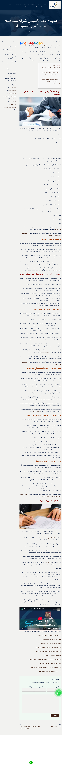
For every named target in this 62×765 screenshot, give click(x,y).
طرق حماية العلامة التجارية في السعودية (52, 655)
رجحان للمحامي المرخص (14, 737)
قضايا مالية (13, 105)
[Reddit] (25, 43)
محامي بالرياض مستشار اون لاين (9, 50)
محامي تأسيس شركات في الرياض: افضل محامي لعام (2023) (48, 647)
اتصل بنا (36, 6)
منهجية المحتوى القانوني (32, 746)
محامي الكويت (17, 754)
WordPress (49, 763)
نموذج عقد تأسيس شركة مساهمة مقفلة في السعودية (50, 46)
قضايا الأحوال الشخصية (11, 96)
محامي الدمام (17, 751)
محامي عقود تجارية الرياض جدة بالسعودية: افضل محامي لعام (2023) (46, 667)
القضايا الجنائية (12, 93)
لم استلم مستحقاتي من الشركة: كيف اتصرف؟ (51, 639)
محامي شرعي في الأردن (15, 743)
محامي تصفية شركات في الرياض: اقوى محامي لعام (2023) (48, 651)
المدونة (10, 4)
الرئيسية (45, 4)
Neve (60, 763)
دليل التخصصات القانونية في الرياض (32, 741)
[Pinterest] (32, 43)
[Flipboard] (30, 43)
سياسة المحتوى (28, 6)
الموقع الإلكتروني (30, 687)
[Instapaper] (28, 43)
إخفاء (54, 65)
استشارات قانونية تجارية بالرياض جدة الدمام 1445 (50, 663)
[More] (42, 43)
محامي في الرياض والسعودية (10, 107)
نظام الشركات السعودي (53, 538)
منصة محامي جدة (16, 746)
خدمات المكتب (44, 6)
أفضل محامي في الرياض (29, 4)
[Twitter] (23, 43)
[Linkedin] (35, 43)
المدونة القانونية (37, 739)
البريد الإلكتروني (42, 687)
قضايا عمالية (13, 102)
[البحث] (2, 41)
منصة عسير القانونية (15, 740)
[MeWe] (37, 43)
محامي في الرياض (57, 270)
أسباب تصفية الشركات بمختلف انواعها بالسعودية (51, 643)
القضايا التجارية (37, 15)
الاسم (57, 687)
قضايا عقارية (13, 99)
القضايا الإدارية (13, 88)
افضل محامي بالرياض (44, 352)
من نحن (39, 4)
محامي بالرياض (58, 229)
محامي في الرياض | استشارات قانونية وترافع (31, 744)
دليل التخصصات (18, 4)
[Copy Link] (40, 43)
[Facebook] (21, 43)
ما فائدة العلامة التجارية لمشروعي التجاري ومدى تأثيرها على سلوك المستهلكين (44, 659)
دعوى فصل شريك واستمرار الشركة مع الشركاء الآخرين (49, 636)
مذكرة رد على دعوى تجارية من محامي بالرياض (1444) (49, 671)
